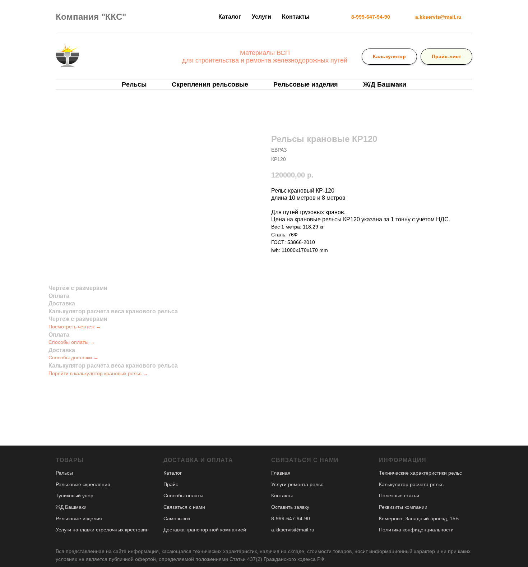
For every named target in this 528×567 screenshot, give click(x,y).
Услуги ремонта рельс (297, 484)
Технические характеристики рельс (420, 473)
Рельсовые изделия (305, 84)
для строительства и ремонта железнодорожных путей (264, 60)
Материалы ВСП (265, 52)
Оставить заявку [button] (290, 507)
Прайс (170, 484)
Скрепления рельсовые (210, 84)
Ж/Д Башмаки (384, 84)
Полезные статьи (399, 495)
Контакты (296, 17)
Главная (281, 473)
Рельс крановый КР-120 (302, 191)
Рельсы (134, 84)
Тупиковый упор (74, 495)
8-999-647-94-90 (290, 518)
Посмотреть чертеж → (74, 326)
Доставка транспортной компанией (204, 530)
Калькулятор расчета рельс (411, 484)
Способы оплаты (183, 495)
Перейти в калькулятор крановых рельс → (98, 373)
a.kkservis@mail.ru (292, 530)
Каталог (229, 17)
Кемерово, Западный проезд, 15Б (419, 518)
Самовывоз (176, 518)
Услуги (261, 17)
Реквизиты (391, 507)
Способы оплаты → (71, 342)
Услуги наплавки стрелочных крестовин (102, 530)
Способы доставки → (73, 357)
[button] (371, 17)
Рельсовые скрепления (83, 484)
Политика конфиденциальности (416, 530)
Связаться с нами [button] (184, 507)
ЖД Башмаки (71, 507)
